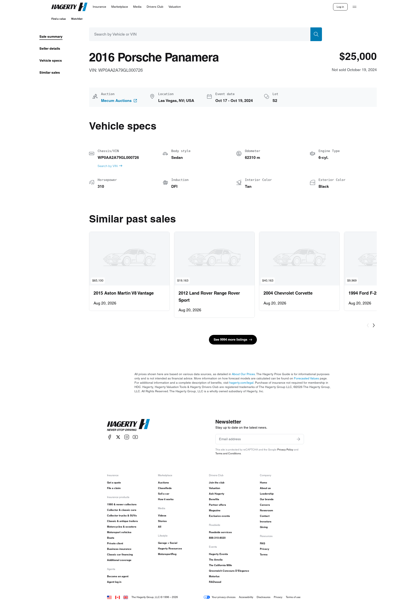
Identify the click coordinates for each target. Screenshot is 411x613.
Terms (264, 554)
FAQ (262, 543)
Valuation (214, 488)
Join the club (216, 482)
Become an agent (117, 576)
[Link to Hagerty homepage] (128, 425)
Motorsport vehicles (119, 532)
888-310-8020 (217, 537)
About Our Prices (243, 374)
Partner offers (217, 504)
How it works (166, 499)
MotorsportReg (167, 554)
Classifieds (165, 488)
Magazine (214, 510)
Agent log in (114, 581)
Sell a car (163, 493)
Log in (340, 6)
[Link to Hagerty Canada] (117, 597)
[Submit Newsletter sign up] (298, 439)
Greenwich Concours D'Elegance (229, 570)
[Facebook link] (109, 437)
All (159, 526)
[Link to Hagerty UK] (125, 597)
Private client (115, 543)
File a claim (114, 488)
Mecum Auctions (116, 100)
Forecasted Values (306, 378)
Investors (265, 521)
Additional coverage (119, 560)
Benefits (214, 499)
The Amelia (216, 559)
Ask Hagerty (216, 493)
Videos (162, 515)
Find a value (58, 18)
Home (263, 482)
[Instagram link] (126, 437)
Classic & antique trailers (122, 521)
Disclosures (263, 597)
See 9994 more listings (230, 339)
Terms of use (293, 597)
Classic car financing (120, 554)
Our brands (267, 499)
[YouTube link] (135, 437)
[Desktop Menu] (354, 7)
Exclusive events (219, 516)
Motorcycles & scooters (121, 526)
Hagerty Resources (170, 548)
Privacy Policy (285, 449)
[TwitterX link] (118, 437)
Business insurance (119, 548)
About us (265, 488)
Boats (110, 537)
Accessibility (246, 597)
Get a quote (114, 482)
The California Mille (220, 565)
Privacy (264, 548)
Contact (265, 516)
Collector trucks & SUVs (122, 515)
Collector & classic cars (121, 510)
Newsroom (266, 510)
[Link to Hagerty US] (109, 597)
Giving (264, 527)
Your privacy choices (223, 597)
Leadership (267, 493)
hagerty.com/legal (241, 382)
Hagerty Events (218, 554)
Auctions (163, 482)
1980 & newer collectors (122, 504)
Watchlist (76, 18)
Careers (265, 504)
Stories (162, 521)
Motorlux (214, 576)
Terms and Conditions (228, 453)
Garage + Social (167, 542)
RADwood (215, 581)
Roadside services (220, 532)
